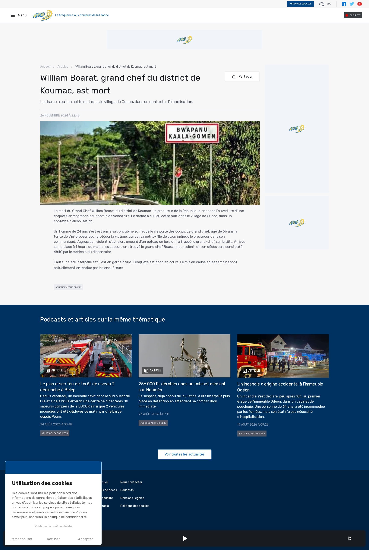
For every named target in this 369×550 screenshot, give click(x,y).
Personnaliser (21, 539)
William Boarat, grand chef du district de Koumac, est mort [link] (115, 66)
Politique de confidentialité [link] (53, 526)
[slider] (354, 538)
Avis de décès (107, 490)
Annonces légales (300, 4)
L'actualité (105, 498)
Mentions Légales (132, 498)
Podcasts (127, 490)
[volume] (349, 538)
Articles (62, 66)
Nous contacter (131, 482)
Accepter (85, 539)
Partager (246, 76)
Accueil (45, 66)
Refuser (53, 539)
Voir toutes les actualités (185, 454)
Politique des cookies (134, 506)
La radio (103, 506)
